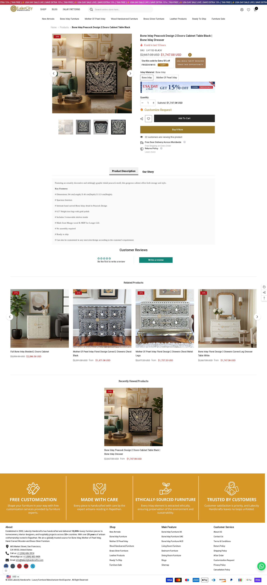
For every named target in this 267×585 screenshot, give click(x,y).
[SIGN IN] (241, 9)
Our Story (148, 171)
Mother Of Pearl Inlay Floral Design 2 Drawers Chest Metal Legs (164, 353)
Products (64, 27)
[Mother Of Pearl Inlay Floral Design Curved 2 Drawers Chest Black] (102, 318)
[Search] (120, 9)
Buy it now (177, 129)
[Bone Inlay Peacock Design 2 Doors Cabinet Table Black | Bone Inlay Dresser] (133, 417)
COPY (163, 65)
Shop (43, 9)
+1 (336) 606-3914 (25, 553)
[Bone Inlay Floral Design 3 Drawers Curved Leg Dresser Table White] (227, 318)
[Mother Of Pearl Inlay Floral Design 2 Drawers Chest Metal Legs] (165, 318)
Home (54, 27)
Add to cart (184, 118)
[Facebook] (6, 566)
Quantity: (144, 97)
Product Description (123, 171)
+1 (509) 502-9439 (31, 556)
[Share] (142, 118)
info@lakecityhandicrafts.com (29, 560)
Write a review (156, 260)
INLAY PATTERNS (71, 9)
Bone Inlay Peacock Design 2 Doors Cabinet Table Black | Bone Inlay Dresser (132, 452)
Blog (54, 9)
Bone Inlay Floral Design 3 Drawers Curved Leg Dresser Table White (225, 353)
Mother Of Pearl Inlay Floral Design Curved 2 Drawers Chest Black (102, 353)
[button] (53, 73)
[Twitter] (32, 566)
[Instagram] (12, 566)
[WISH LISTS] (248, 9)
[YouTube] (26, 566)
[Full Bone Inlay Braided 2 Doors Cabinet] (39, 318)
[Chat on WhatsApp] (261, 566)
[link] (148, 118)
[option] (92, 73)
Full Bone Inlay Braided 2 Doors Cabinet (29, 351)
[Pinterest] (19, 566)
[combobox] (123, 9)
